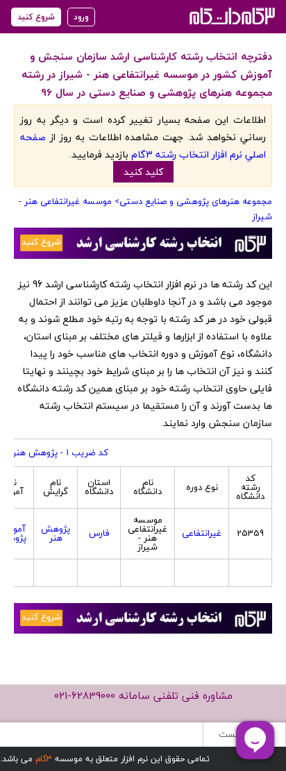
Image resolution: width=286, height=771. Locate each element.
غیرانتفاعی (201, 533)
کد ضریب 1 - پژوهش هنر (60, 452)
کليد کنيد (143, 171)
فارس (99, 533)
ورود (81, 17)
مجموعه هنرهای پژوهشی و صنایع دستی (195, 201)
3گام (43, 759)
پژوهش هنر (55, 533)
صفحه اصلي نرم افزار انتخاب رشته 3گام (143, 145)
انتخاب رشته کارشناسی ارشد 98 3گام (231, 15)
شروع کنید (36, 17)
